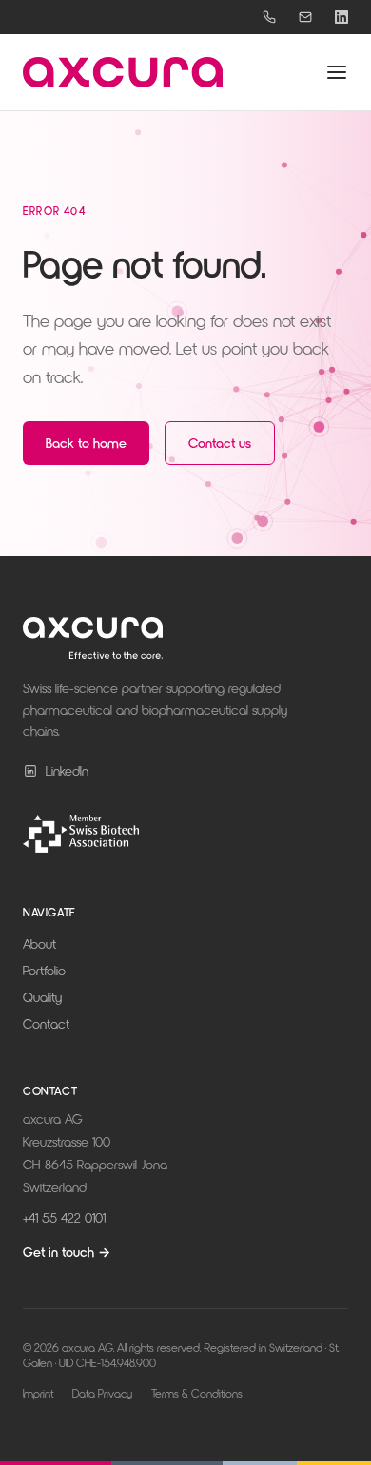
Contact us (219, 442)
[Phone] (269, 17)
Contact (46, 1023)
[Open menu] (337, 72)
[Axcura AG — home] (123, 72)
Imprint (38, 1392)
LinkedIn (67, 770)
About (39, 943)
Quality (42, 997)
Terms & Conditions (197, 1392)
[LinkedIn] (341, 17)
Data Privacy (102, 1392)
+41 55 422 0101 (64, 1217)
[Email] (305, 17)
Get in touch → (66, 1251)
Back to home (86, 442)
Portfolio (44, 970)
